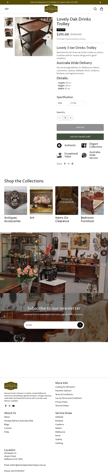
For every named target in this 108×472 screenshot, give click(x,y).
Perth (57, 435)
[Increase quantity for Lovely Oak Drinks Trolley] (70, 118)
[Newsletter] (80, 325)
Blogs (6, 424)
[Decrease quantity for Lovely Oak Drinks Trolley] (60, 118)
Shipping (68, 39)
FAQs (6, 432)
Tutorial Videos (62, 405)
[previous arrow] (19, 37)
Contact (8, 428)
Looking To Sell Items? (65, 387)
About (7, 417)
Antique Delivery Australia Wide (18, 421)
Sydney (58, 439)
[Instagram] (9, 405)
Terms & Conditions (64, 394)
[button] (101, 9)
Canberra (59, 424)
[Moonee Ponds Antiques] (51, 9)
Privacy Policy (61, 402)
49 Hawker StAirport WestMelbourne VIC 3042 (13, 456)
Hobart (58, 428)
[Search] (95, 9)
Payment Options (63, 390)
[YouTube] (13, 405)
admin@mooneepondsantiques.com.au (28, 465)
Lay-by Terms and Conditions (68, 398)
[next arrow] (48, 37)
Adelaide (59, 417)
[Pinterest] (72, 163)
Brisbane (59, 421)
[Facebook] (64, 163)
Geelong (59, 443)
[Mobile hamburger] (7, 9)
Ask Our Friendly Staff (80, 136)
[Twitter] (68, 163)
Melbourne (60, 432)
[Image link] (28, 386)
